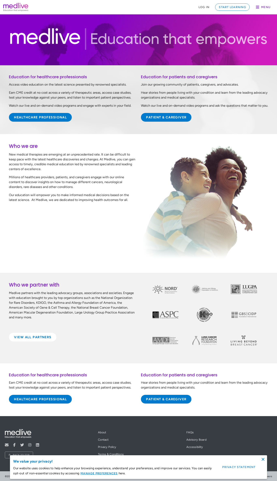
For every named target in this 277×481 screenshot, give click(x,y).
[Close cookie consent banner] (263, 459)
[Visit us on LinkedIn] (37, 445)
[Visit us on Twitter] (22, 445)
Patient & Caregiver (166, 117)
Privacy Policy (107, 447)
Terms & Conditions (111, 454)
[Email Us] (7, 445)
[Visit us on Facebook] (14, 445)
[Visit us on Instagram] (30, 445)
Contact (103, 439)
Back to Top (21, 454)
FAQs (190, 432)
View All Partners (32, 337)
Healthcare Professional (40, 117)
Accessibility (194, 447)
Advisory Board (196, 439)
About (102, 432)
